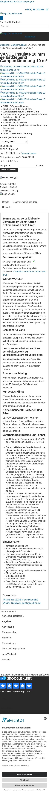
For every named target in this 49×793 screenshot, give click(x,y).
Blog (4, 699)
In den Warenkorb (9, 170)
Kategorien (30, 37)
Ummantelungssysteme (13, 648)
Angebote (6, 621)
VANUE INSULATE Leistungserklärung (22, 603)
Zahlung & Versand (11, 712)
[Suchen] (1, 18)
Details (5, 202)
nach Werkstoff (9, 654)
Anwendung (8, 627)
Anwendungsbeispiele (13, 616)
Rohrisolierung (9, 643)
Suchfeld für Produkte (10, 22)
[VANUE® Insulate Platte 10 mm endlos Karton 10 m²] (24, 68)
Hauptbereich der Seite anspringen (17, 1)
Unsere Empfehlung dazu (25, 202)
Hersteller (7, 207)
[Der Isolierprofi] (11, 13)
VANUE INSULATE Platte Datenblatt (20, 600)
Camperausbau (9, 632)
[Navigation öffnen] (22, 36)
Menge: (3, 165)
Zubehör (6, 659)
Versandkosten (29, 153)
